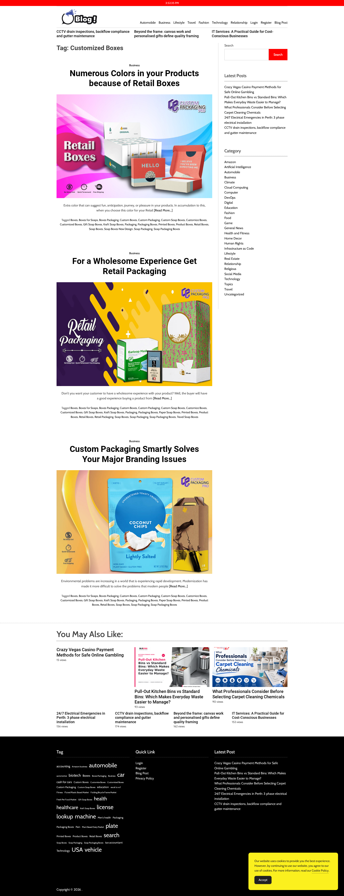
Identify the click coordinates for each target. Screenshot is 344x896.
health (100, 799)
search (111, 835)
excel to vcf (116, 787)
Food (227, 218)
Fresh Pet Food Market (66, 799)
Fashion (204, 22)
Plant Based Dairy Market (93, 827)
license (105, 807)
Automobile (148, 22)
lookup (65, 816)
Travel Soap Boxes (187, 417)
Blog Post (281, 22)
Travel (192, 22)
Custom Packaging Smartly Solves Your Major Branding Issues (134, 454)
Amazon (230, 162)
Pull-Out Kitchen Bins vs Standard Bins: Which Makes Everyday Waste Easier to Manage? (169, 696)
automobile (103, 765)
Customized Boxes (71, 224)
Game (228, 223)
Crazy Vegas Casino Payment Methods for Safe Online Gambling (90, 652)
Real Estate (231, 259)
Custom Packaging (149, 220)
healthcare (67, 807)
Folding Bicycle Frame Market (103, 792)
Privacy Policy (145, 778)
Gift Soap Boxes (92, 224)
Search (229, 45)
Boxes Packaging (109, 220)
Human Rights (233, 243)
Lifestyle (179, 22)
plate (112, 825)
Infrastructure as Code (239, 248)
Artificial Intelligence (237, 167)
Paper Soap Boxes (169, 412)
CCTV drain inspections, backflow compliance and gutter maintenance (93, 33)
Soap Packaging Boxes (167, 229)
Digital (228, 203)
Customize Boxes (196, 220)
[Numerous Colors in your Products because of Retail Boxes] (134, 146)
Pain (78, 826)
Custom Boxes (128, 220)
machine (85, 816)
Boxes (74, 220)
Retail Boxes (201, 224)
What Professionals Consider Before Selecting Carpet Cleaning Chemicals (248, 694)
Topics (228, 284)
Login (254, 22)
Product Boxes (184, 224)
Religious (230, 269)
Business (164, 22)
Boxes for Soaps (88, 220)
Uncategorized (234, 294)
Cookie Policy (320, 870)
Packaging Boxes (147, 224)
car (120, 774)
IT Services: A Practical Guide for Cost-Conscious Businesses (242, 33)
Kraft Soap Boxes (113, 224)
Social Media (232, 274)
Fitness (60, 792)
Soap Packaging (143, 229)
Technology (220, 22)
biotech (75, 775)
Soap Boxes (96, 229)
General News (233, 228)
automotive (62, 776)
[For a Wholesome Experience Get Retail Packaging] (134, 334)
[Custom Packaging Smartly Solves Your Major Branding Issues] (134, 522)
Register (266, 22)
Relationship (239, 22)
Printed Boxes (166, 224)
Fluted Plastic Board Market (76, 792)
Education (231, 208)
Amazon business (79, 766)
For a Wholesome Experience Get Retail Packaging (134, 266)
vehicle (93, 849)
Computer (231, 193)
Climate (229, 182)
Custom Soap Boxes (173, 220)
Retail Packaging (104, 417)
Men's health (104, 817)
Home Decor (233, 238)
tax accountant (114, 842)
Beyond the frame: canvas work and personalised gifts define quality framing (166, 33)
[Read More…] (163, 210)
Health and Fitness (236, 233)
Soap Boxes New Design (118, 229)
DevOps (230, 197)
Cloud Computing (236, 187)
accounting (63, 766)
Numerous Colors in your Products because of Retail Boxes (134, 78)
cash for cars (64, 782)
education (103, 787)
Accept (263, 880)
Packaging (131, 224)
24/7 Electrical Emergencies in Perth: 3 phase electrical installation (81, 717)
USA (77, 849)
